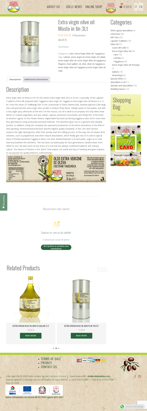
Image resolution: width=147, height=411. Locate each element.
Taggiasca (100, 53)
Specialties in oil (118, 82)
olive (84, 64)
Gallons (115, 71)
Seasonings (117, 75)
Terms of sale (51, 358)
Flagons (62, 64)
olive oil (90, 64)
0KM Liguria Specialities (122, 30)
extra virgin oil (77, 57)
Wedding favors (118, 89)
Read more (30, 335)
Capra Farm (50, 118)
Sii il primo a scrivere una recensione (56, 247)
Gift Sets (115, 37)
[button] (53, 348)
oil (80, 64)
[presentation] (99, 270)
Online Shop (93, 6)
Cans (71, 53)
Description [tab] (15, 79)
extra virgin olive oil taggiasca (91, 60)
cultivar (66, 57)
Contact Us (49, 366)
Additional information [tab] (36, 79)
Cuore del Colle (119, 47)
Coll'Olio (117, 58)
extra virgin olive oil (67, 60)
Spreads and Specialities (122, 85)
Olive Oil (114, 44)
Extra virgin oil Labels (95, 57)
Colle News (74, 6)
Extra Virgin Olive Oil (84, 53)
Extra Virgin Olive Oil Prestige (126, 65)
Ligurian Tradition (119, 40)
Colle (30, 104)
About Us (53, 6)
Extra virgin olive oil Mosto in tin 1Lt (81, 325)
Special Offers (117, 78)
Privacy (46, 362)
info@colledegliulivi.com (99, 376)
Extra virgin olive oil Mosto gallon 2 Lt (30, 325)
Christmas (115, 34)
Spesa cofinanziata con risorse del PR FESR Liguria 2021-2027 (34, 397)
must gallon (72, 64)
